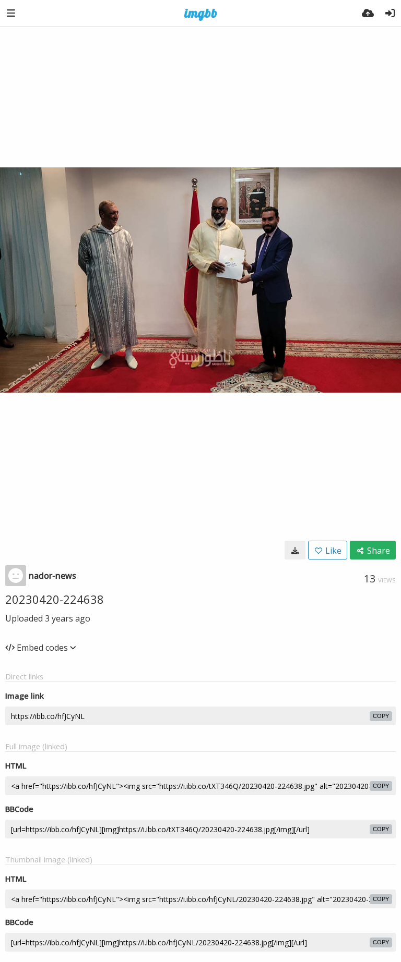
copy (381, 716)
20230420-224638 (54, 599)
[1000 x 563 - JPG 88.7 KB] (295, 550)
